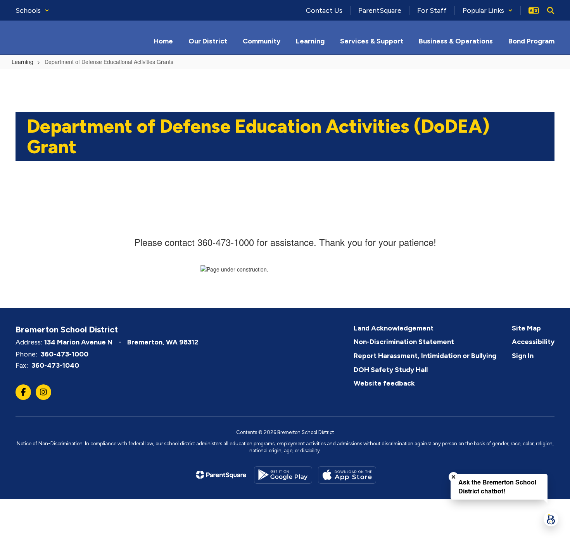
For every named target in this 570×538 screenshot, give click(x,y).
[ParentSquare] (221, 475)
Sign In (523, 355)
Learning (22, 62)
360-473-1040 (55, 365)
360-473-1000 (64, 354)
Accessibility (533, 341)
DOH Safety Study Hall (391, 369)
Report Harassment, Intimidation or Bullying (425, 355)
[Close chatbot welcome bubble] (453, 477)
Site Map (526, 328)
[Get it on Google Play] (283, 475)
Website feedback (384, 383)
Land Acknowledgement (394, 328)
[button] (32, 10)
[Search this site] (550, 10)
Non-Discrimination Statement (404, 341)
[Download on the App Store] (347, 475)
